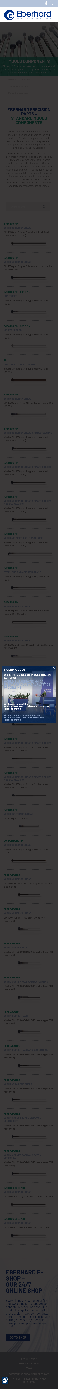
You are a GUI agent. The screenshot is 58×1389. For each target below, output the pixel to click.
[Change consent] (5, 1380)
